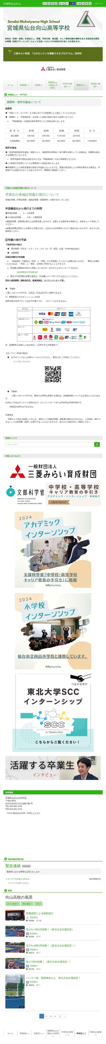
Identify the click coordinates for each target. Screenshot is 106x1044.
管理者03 (33, 917)
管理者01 (33, 933)
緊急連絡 (13, 865)
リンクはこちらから (22, 361)
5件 (38, 903)
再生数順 (26, 903)
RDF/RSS (26, 866)
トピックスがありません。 (18, 878)
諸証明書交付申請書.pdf (27, 272)
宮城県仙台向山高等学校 (15, 3)
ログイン (99, 3)
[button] (25, 1033)
